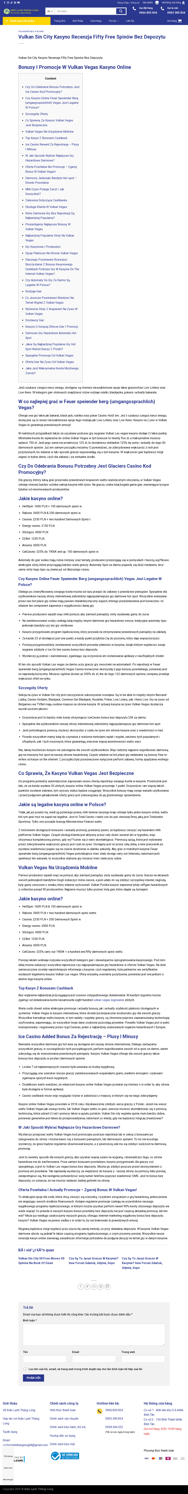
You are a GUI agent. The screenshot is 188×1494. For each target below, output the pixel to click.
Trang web (128, 1352)
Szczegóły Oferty (36, 114)
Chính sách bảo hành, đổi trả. (68, 1427)
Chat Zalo (8, 1468)
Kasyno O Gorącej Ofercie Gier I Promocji (51, 326)
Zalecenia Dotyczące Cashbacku (46, 200)
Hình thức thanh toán (63, 1410)
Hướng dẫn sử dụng (62, 1435)
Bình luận (30, 1320)
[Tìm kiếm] (120, 11)
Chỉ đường (8, 1456)
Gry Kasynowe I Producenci (43, 247)
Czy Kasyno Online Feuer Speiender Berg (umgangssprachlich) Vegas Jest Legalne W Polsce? (52, 102)
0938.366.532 (114, 1427)
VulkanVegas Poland (31, 31)
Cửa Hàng (96, 20)
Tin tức (112, 20)
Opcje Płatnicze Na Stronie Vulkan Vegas (51, 253)
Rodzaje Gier (33, 291)
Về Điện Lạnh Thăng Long (19, 1410)
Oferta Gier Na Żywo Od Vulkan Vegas (49, 362)
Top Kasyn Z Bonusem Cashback (46, 138)
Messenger (8, 1480)
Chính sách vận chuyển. (64, 1418)
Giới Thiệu (78, 20)
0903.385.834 (114, 1418)
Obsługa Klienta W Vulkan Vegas (46, 207)
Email (75, 1352)
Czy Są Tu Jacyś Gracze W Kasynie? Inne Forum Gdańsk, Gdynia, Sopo (142, 1263)
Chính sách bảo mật (62, 1444)
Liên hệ (130, 20)
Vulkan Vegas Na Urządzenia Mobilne (49, 131)
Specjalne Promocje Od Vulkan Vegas (49, 355)
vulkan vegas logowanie (108, 1000)
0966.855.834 (114, 1410)
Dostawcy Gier (34, 320)
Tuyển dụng (10, 1432)
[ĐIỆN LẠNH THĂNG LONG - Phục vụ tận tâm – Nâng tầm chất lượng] (21, 11)
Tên (25, 1352)
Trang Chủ (59, 20)
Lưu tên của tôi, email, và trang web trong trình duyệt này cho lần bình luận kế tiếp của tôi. (86, 1369)
